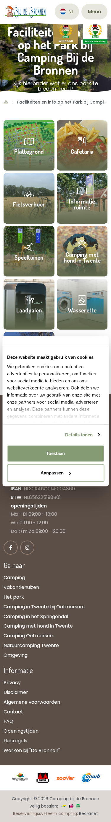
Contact (13, 711)
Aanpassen (52, 472)
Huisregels (15, 740)
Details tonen (79, 434)
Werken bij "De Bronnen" (32, 750)
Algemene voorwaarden (32, 702)
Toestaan (55, 453)
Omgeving (16, 655)
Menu (94, 11)
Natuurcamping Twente (31, 645)
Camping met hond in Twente (38, 626)
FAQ (8, 721)
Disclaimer (16, 692)
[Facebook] (11, 548)
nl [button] (71, 11)
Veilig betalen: (43, 806)
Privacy (12, 682)
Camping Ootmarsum (29, 635)
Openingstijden (21, 731)
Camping (14, 577)
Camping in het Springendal (36, 616)
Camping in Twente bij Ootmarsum (44, 606)
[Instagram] (27, 548)
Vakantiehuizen (21, 587)
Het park (14, 597)
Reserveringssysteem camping (45, 813)
